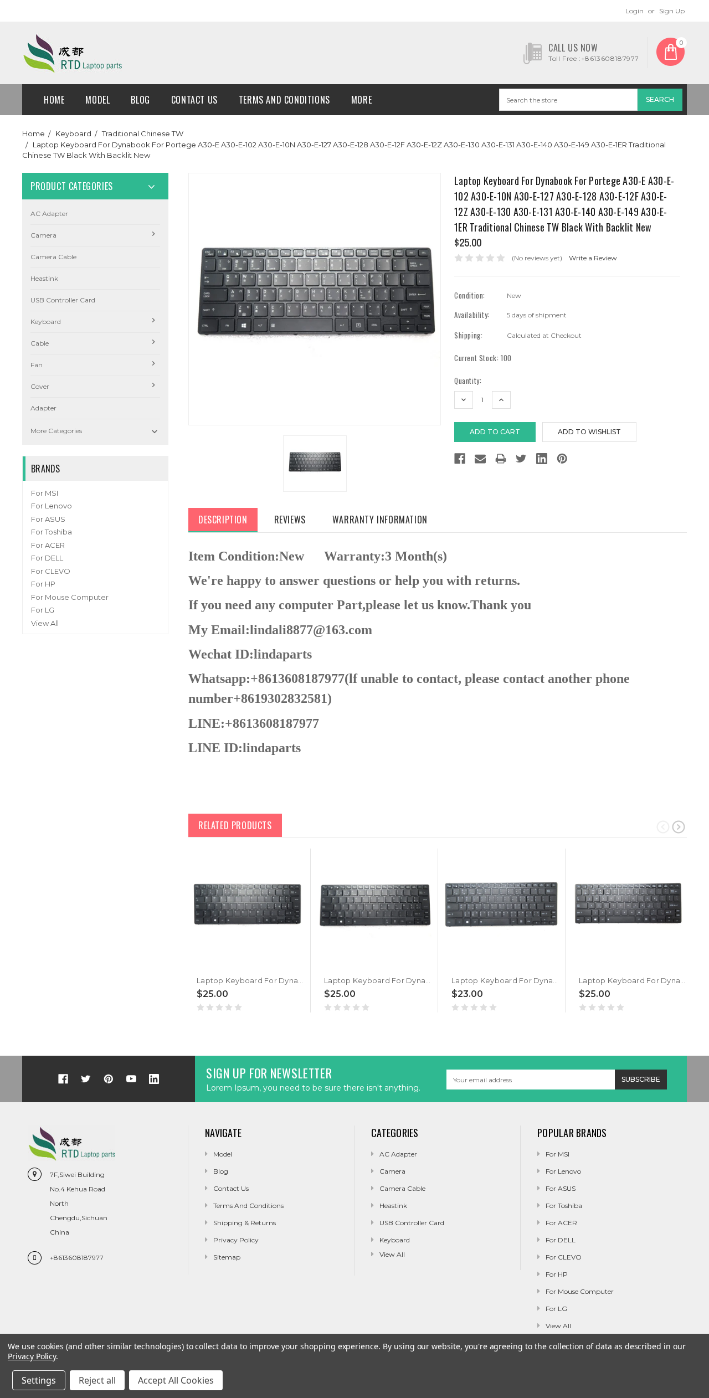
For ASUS (48, 519)
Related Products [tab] (235, 825)
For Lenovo (51, 505)
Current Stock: (483, 358)
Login (634, 11)
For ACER (48, 545)
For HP (43, 583)
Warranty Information (380, 519)
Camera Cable (53, 257)
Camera (43, 235)
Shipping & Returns (244, 1223)
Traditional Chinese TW (142, 133)
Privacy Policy (236, 1240)
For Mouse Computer (70, 597)
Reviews (290, 519)
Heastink (44, 278)
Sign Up (672, 11)
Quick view (197, 963)
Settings (39, 1380)
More (361, 99)
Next (678, 826)
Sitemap (226, 1257)
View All (45, 623)
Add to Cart (219, 963)
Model (97, 99)
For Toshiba (51, 531)
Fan (36, 365)
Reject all (97, 1380)
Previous (663, 826)
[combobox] (568, 100)
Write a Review (593, 258)
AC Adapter (49, 213)
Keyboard (73, 133)
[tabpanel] (247, 931)
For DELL (47, 557)
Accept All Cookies (176, 1380)
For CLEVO (50, 571)
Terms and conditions (284, 99)
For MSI (44, 493)
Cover (39, 386)
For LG (42, 609)
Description (223, 519)
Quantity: (467, 381)
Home (54, 99)
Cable (39, 343)
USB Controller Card (62, 300)
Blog (140, 99)
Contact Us (194, 99)
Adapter (43, 408)
